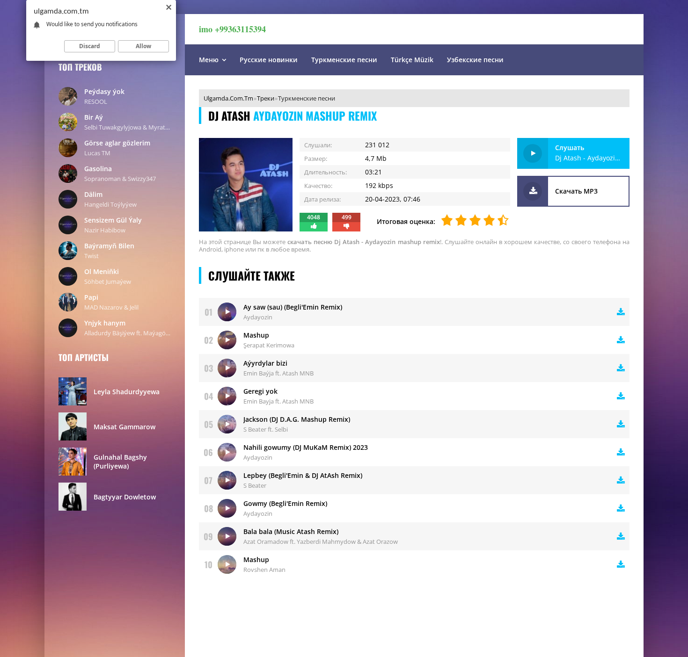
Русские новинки (269, 59)
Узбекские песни (475, 59)
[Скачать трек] (621, 312)
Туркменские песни (344, 59)
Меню (209, 59)
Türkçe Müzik (412, 59)
